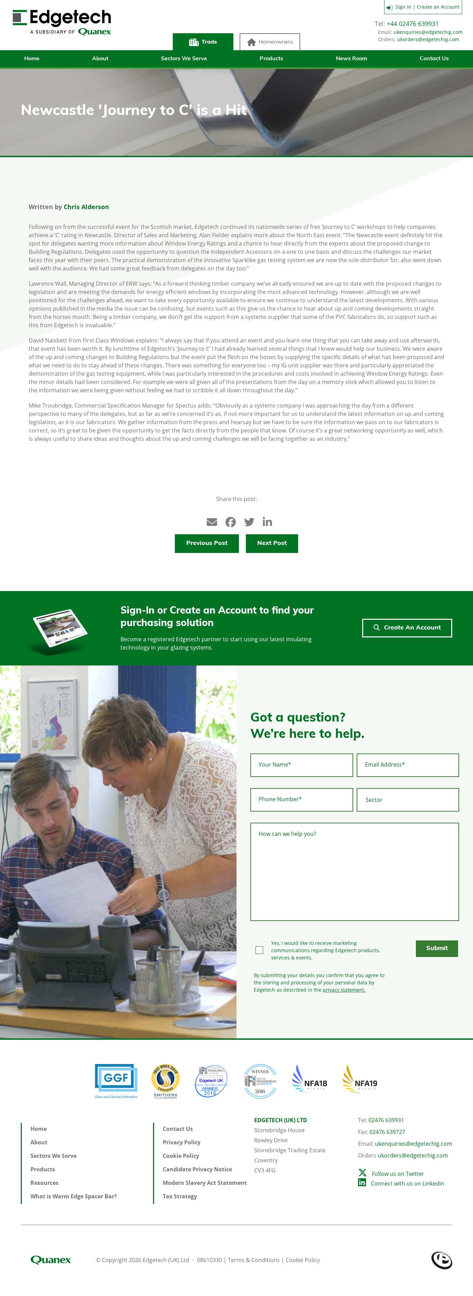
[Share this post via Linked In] (264, 520)
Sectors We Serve (184, 59)
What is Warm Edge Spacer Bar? (73, 1196)
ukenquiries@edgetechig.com (428, 32)
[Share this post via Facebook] (227, 520)
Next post (272, 543)
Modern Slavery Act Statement (205, 1183)
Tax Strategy (180, 1196)
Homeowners (276, 42)
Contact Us (434, 59)
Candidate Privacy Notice (197, 1169)
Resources (44, 1183)
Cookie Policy (181, 1156)
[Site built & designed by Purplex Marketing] (441, 1260)
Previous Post (206, 543)
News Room (351, 59)
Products (271, 59)
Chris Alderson (86, 207)
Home (31, 59)
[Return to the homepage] (61, 28)
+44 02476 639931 (413, 23)
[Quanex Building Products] (58, 1260)
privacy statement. (344, 989)
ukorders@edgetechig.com (428, 39)
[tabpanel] (118, 851)
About (100, 59)
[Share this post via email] (208, 520)
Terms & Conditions (254, 1260)
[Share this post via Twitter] (246, 520)
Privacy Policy (181, 1142)
